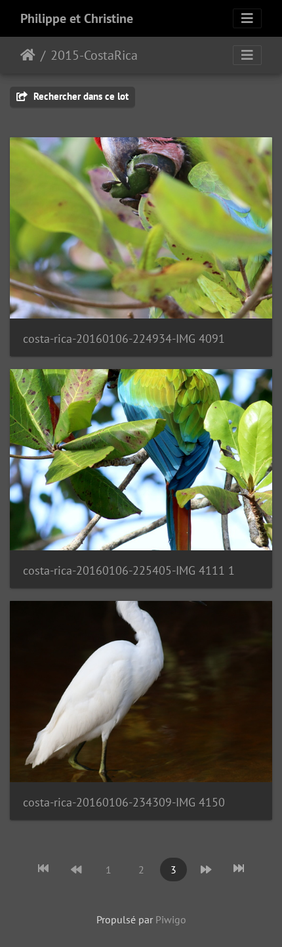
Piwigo (170, 919)
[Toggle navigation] (247, 18)
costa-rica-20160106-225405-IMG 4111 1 (129, 570)
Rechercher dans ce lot (80, 96)
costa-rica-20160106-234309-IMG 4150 (124, 802)
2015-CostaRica (94, 55)
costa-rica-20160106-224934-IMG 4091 (124, 338)
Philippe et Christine (76, 18)
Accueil (27, 55)
